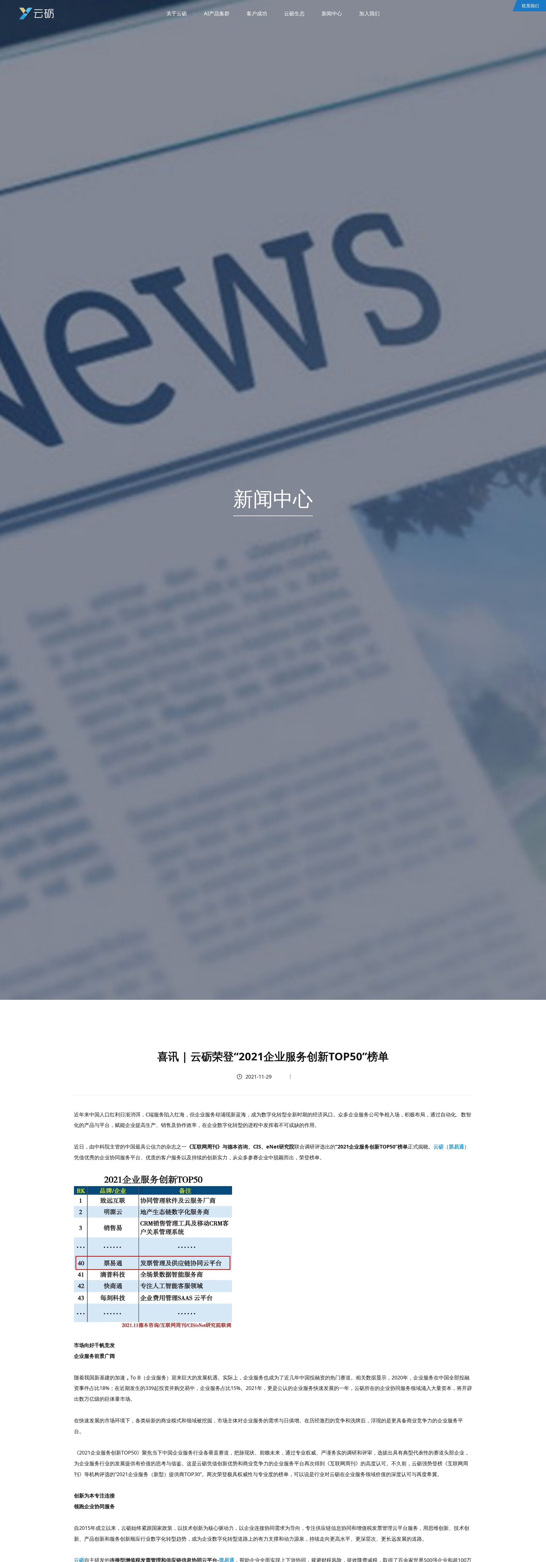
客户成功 (257, 13)
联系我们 (530, 6)
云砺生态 (294, 13)
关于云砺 (176, 13)
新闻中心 (332, 13)
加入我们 (369, 13)
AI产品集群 (216, 13)
